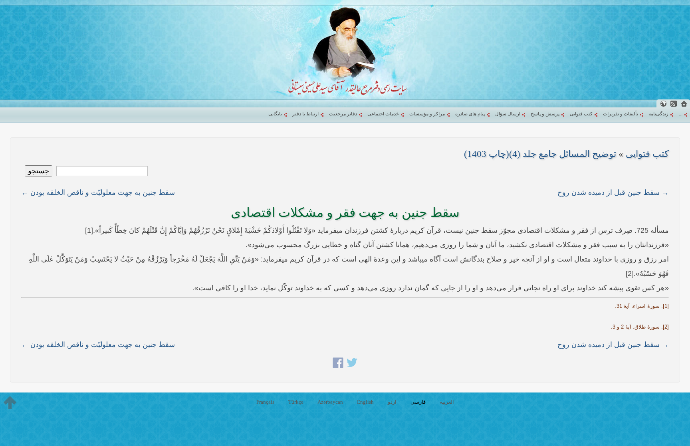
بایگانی (275, 114)
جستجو (38, 171)
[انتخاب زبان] (663, 104)
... (680, 114)
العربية (447, 402)
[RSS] (673, 104)
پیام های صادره (470, 114)
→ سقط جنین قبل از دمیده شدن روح (613, 192)
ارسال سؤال (507, 114)
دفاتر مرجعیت (343, 114)
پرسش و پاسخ (545, 114)
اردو (392, 402)
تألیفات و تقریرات (620, 114)
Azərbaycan (330, 402)
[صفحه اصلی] (684, 104)
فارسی (418, 402)
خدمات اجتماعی (383, 114)
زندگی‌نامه (658, 114)
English (365, 402)
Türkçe (295, 402)
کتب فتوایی (581, 114)
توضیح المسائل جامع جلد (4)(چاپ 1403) (540, 154)
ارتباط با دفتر (305, 114)
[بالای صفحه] (10, 402)
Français (265, 402)
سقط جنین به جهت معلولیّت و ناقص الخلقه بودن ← (98, 192)
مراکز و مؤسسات (427, 114)
